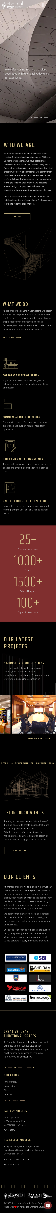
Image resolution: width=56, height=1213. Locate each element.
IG (5, 1068)
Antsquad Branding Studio (32, 1207)
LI (25, 1068)
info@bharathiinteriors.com (17, 1159)
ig (31, 117)
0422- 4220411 (11, 1130)
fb (41, 117)
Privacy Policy (10, 1082)
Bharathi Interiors (19, 1203)
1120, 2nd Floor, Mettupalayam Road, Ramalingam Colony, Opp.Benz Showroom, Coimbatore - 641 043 (24, 1150)
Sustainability (10, 1086)
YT (34, 1068)
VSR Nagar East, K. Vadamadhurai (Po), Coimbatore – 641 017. (15, 1121)
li (51, 117)
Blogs (6, 1090)
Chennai (8, 1094)
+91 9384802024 (12, 1164)
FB (15, 1068)
